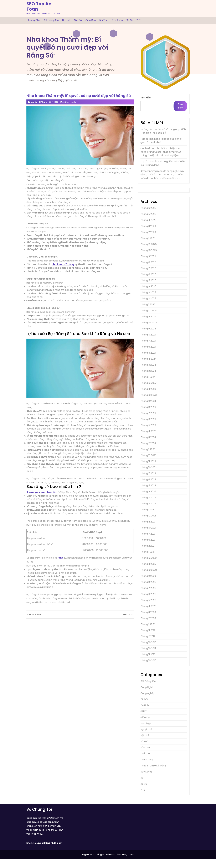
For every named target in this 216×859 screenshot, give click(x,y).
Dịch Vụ (144, 699)
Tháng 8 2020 (148, 582)
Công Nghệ (146, 687)
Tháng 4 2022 (148, 491)
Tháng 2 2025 (148, 298)
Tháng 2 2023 (148, 443)
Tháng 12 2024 (148, 310)
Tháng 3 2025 (148, 292)
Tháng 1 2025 (147, 304)
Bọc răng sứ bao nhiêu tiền (41, 492)
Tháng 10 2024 (148, 322)
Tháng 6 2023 (148, 419)
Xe (141, 777)
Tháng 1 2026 (147, 238)
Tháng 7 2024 (148, 340)
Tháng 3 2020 (148, 612)
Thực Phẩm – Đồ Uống (153, 765)
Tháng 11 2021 (147, 521)
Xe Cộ (129, 20)
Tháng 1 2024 (147, 377)
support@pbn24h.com (48, 843)
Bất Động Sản (51, 20)
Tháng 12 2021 (148, 515)
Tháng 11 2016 (147, 654)
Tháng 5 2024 (148, 352)
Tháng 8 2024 (148, 334)
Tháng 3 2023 (148, 437)
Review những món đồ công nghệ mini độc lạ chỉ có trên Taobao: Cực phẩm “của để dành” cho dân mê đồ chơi (162, 174)
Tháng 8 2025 (148, 262)
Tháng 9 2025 (148, 256)
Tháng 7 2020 (148, 588)
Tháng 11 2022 (148, 461)
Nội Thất (104, 20)
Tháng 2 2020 (148, 618)
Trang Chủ (34, 20)
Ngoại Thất (146, 729)
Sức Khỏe (145, 747)
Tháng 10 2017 (148, 648)
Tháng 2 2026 (148, 232)
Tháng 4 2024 (148, 358)
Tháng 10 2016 (148, 660)
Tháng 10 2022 (148, 467)
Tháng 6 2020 (148, 594)
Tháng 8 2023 (148, 407)
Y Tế (139, 20)
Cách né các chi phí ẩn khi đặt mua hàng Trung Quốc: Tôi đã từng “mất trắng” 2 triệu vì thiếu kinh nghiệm (160, 152)
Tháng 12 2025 (148, 244)
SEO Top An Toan (39, 6)
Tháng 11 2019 (147, 630)
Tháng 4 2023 (148, 431)
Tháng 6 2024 (148, 346)
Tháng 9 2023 (148, 401)
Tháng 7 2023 (148, 413)
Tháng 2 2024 (148, 371)
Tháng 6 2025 (148, 274)
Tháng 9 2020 (148, 576)
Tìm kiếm (145, 97)
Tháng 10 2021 (148, 527)
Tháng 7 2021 (147, 533)
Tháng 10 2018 (148, 642)
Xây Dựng (146, 771)
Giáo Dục (90, 20)
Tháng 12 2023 (148, 383)
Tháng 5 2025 (148, 280)
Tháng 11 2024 (148, 316)
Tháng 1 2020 (147, 624)
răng (60, 557)
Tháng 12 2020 (148, 558)
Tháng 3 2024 (148, 365)
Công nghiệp (147, 693)
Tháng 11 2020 (148, 564)
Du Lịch (66, 20)
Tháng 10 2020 (148, 570)
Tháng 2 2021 (147, 546)
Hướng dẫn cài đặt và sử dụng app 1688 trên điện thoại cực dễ (163, 131)
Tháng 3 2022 (148, 497)
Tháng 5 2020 (148, 600)
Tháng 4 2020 (148, 606)
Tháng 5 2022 (148, 485)
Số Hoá (144, 741)
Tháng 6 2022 (148, 479)
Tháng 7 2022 (148, 473)
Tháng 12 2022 (148, 455)
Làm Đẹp (145, 723)
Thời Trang (146, 759)
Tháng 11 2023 (148, 389)
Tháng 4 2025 (148, 286)
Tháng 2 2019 (147, 636)
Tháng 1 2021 (147, 552)
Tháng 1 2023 (147, 449)
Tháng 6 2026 (148, 208)
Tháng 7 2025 (148, 268)
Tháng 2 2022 (148, 503)
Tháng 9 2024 (148, 328)
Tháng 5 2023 (148, 425)
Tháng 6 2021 (147, 539)
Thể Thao (117, 20)
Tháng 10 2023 (148, 395)
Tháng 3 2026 (148, 226)
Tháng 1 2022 (147, 509)
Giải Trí (78, 20)
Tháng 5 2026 (148, 214)
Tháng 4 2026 (148, 220)
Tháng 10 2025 (148, 250)
